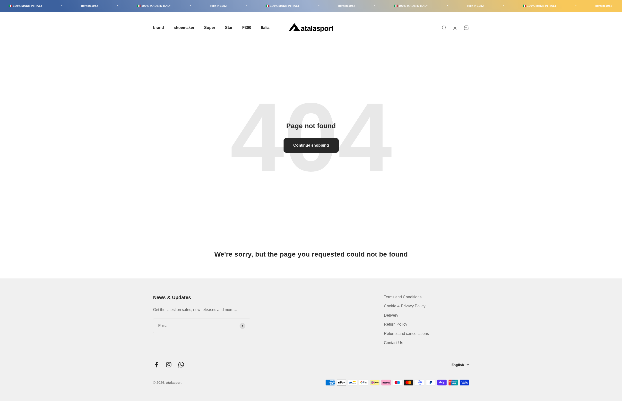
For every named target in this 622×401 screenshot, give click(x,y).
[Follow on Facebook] (156, 364)
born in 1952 (80, 6)
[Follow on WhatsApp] (181, 364)
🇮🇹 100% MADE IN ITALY (145, 6)
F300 (246, 28)
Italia (265, 28)
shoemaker (184, 28)
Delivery (391, 315)
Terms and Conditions (403, 297)
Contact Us (393, 343)
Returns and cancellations (406, 333)
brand (158, 28)
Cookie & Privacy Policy (404, 306)
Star (229, 28)
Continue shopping (311, 145)
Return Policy (395, 324)
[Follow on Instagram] (168, 364)
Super (209, 28)
